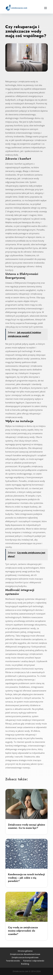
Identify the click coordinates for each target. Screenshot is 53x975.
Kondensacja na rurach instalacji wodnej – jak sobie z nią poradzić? (26, 878)
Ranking (25, 964)
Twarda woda (13, 960)
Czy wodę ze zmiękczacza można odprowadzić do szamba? (23, 931)
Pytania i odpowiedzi (33, 960)
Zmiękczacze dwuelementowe (25, 954)
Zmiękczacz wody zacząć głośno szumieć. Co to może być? (26, 826)
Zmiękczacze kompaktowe (25, 957)
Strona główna (25, 951)
